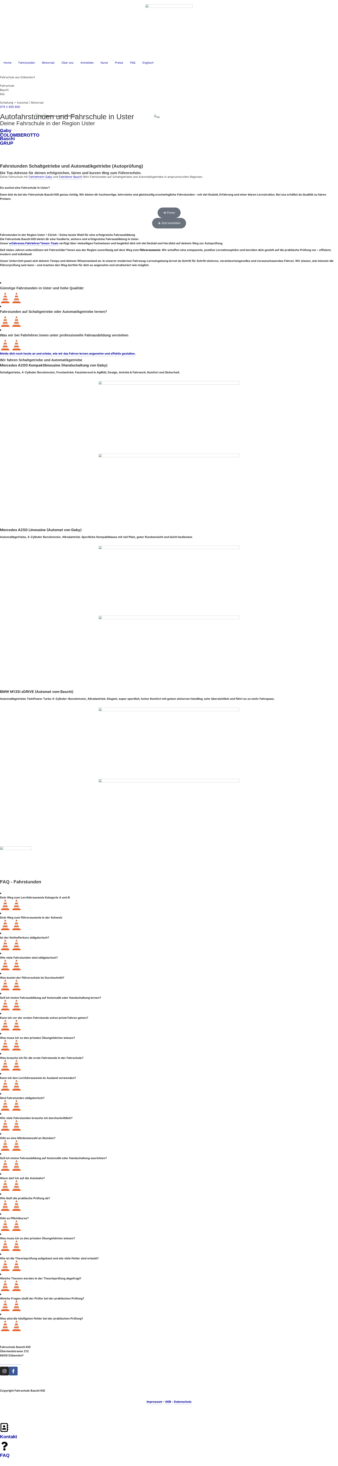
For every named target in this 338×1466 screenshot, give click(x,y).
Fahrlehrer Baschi (70, 177)
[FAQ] (4, 1446)
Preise (119, 62)
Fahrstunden (26, 62)
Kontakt (8, 1436)
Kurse (104, 62)
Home (7, 62)
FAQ (132, 62)
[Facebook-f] (13, 1371)
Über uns (67, 62)
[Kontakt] (4, 1427)
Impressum (154, 1401)
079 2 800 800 (10, 107)
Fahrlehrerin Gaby (40, 177)
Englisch (148, 62)
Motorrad (48, 62)
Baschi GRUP (7, 141)
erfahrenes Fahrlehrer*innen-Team (33, 243)
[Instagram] (4, 1371)
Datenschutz (183, 1401)
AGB (168, 1401)
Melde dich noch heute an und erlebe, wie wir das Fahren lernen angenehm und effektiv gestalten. (68, 353)
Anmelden (87, 62)
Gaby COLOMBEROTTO (19, 133)
